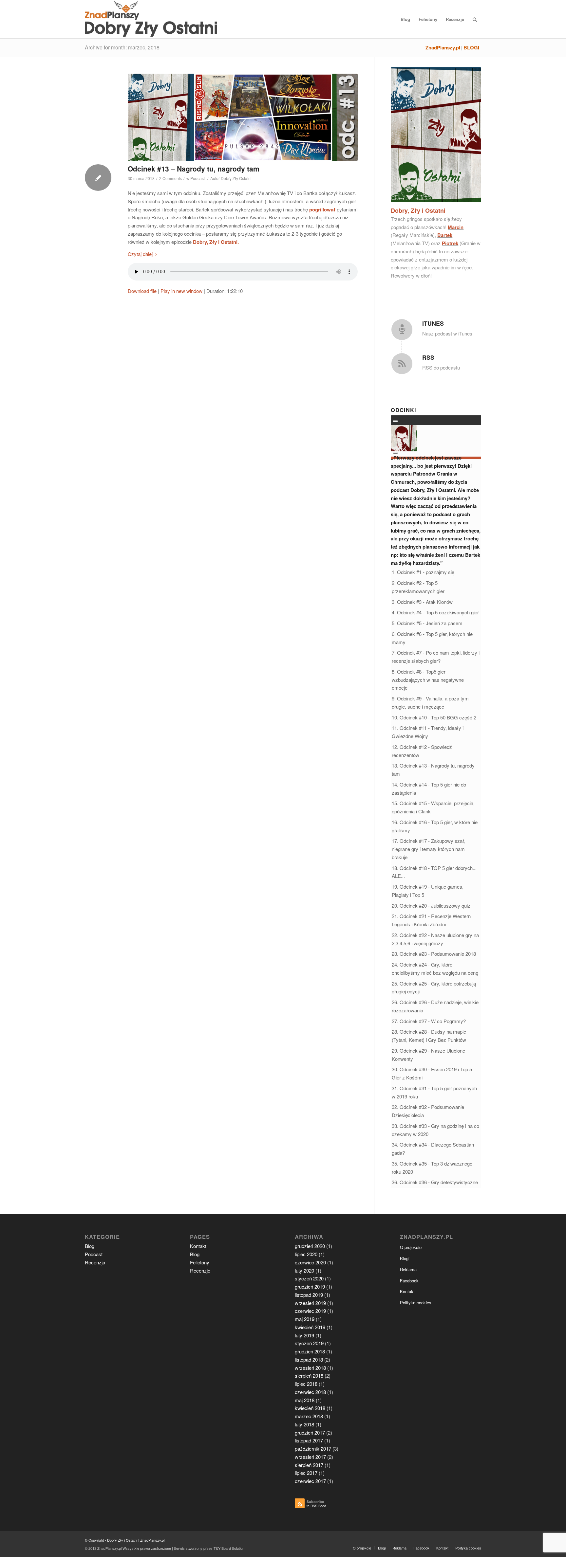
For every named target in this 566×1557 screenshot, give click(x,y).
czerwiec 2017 (310, 1480)
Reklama (408, 1269)
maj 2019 (304, 1318)
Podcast (197, 178)
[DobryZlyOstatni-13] (243, 117)
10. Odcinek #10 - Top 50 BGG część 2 (434, 717)
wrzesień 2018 (310, 1367)
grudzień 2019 (310, 1286)
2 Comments (170, 178)
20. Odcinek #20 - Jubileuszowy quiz (431, 905)
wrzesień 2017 (310, 1456)
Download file (142, 290)
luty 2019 (304, 1335)
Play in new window (181, 290)
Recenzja (95, 1262)
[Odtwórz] (395, 421)
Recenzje (200, 1270)
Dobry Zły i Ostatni (122, 1540)
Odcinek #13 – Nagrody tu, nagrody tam (193, 168)
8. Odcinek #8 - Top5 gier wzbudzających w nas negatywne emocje (428, 679)
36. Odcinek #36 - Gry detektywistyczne (435, 1182)
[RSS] (401, 363)
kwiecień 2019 (310, 1327)
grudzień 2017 (310, 1432)
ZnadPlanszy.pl (442, 47)
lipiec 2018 (306, 1383)
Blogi (404, 1258)
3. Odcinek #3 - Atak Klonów (422, 601)
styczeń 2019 (309, 1343)
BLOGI (471, 47)
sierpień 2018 (309, 1375)
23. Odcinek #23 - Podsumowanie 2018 (434, 953)
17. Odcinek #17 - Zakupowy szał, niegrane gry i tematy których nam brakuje (428, 848)
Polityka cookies (415, 1302)
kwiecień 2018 (310, 1407)
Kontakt (198, 1245)
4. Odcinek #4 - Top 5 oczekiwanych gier (435, 612)
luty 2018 (304, 1424)
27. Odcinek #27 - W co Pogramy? (429, 1021)
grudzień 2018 (310, 1351)
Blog (89, 1245)
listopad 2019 (309, 1294)
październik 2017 (313, 1448)
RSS (428, 357)
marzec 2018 (309, 1416)
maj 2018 (304, 1400)
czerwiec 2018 (310, 1391)
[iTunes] (401, 329)
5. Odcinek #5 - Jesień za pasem (427, 623)
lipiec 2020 (306, 1254)
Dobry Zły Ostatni (236, 178)
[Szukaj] (474, 19)
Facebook (409, 1280)
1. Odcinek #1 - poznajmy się (423, 572)
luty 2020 (304, 1270)
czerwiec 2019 (310, 1310)
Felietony (199, 1262)
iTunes (433, 323)
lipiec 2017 (306, 1472)
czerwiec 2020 (310, 1262)
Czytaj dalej (140, 253)
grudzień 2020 (310, 1245)
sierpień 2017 (309, 1464)
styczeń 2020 (309, 1278)
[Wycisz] (395, 453)
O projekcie (411, 1247)
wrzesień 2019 (310, 1302)
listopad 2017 (309, 1440)
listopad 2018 (309, 1359)
